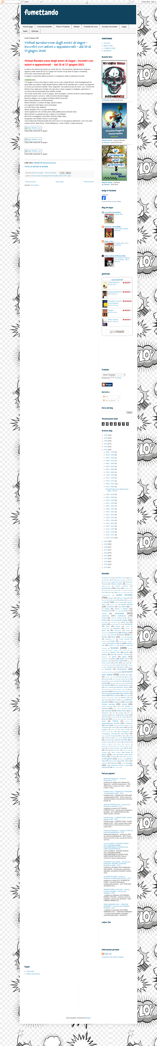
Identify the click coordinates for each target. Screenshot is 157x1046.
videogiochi (108, 759)
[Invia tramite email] (60, 173)
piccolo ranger (122, 717)
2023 (106, 444)
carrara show (114, 604)
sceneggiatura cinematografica (111, 733)
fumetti (112, 641)
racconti (107, 725)
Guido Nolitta (119, 661)
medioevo (104, 697)
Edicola (35, 31)
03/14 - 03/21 (110, 512)
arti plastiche (124, 590)
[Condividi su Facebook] (67, 173)
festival (121, 635)
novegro (120, 713)
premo (127, 721)
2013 (106, 561)
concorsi (119, 613)
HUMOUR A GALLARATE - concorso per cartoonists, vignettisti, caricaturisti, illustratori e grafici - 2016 (117, 863)
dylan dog (105, 630)
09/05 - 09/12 (110, 461)
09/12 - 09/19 (110, 458)
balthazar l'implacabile (123, 598)
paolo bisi (104, 717)
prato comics (127, 719)
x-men (123, 763)
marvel (104, 695)
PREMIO (115, 721)
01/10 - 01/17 (110, 535)
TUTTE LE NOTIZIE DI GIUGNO (36, 167)
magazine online (120, 689)
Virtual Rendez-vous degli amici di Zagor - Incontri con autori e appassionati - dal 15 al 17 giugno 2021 (58, 47)
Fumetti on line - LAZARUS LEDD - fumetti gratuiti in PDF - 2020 (118, 818)
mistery (122, 700)
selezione (108, 738)
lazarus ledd (121, 683)
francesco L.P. (110, 639)
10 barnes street (107, 578)
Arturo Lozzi (121, 592)
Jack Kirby (115, 679)
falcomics (104, 632)
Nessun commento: (51, 173)
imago (112, 672)
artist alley (111, 592)
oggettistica (105, 715)
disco (108, 626)
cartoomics (110, 607)
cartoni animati (126, 604)
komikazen (111, 681)
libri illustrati (106, 685)
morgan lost (117, 702)
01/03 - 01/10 (110, 538)
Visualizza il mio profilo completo (113, 957)
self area (117, 738)
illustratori (108, 669)
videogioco (121, 759)
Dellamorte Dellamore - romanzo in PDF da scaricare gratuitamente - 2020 (118, 831)
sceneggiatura (125, 731)
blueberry (129, 600)
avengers (111, 598)
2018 (106, 547)
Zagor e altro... (109, 241)
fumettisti (104, 648)
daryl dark (113, 624)
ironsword (107, 679)
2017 (106, 550)
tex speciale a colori (118, 748)
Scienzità (107, 43)
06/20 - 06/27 (110, 484)
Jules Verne (113, 284)
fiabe (131, 635)
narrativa (108, 711)
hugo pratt (125, 663)
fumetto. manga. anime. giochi (117, 650)
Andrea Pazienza (122, 586)
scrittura (123, 736)
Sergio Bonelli (127, 738)
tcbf (129, 746)
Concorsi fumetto (44, 27)
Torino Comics (116, 752)
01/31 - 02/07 (110, 529)
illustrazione (122, 669)
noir (113, 713)
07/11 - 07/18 (110, 478)
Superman (105, 746)
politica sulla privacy (33, 974)
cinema (107, 609)
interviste (121, 677)
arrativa (106, 590)
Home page (28, 27)
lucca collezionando (111, 687)
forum (122, 637)
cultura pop (125, 622)
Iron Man (129, 677)
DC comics (121, 624)
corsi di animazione (117, 618)
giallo (112, 654)
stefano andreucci (107, 744)
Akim (131, 580)
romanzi (113, 727)
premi (104, 721)
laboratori (119, 681)
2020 (106, 541)
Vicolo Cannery (113, 319)
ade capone (110, 580)
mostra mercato (108, 704)
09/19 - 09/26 (110, 455)
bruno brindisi (119, 602)
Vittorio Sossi (113, 761)
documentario (106, 628)
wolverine (104, 763)
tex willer (129, 748)
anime (118, 588)
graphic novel (124, 659)
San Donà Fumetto (124, 729)
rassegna (116, 725)
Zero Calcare (116, 767)
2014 (106, 558)
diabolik (129, 624)
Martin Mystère (124, 693)
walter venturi (63, 175)
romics (121, 727)
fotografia (129, 637)
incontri (118, 672)
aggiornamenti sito (122, 580)
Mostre (77, 27)
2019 (106, 544)
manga (106, 691)
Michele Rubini (125, 697)
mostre (124, 704)
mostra (127, 702)
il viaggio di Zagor (110, 48)
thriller (107, 750)
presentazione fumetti (110, 723)
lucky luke (104, 689)
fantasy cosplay (106, 635)
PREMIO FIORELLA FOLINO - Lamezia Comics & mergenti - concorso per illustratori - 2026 (117, 891)
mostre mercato (107, 706)
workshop (113, 763)
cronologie (105, 622)
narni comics (117, 708)
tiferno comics (115, 750)
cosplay (125, 620)
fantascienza (114, 633)
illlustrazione (113, 667)
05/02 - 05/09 (110, 497)
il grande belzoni (120, 665)
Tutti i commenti (110, 400)
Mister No (115, 700)
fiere (113, 637)
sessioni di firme (110, 740)
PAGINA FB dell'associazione (45, 163)
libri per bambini (118, 685)
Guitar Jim (107, 954)
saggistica (105, 729)
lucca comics (123, 687)
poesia (106, 719)
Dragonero (116, 628)
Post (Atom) (35, 185)
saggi (128, 727)
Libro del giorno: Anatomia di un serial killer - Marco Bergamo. (122, 259)
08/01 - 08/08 (110, 469)
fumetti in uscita (125, 645)
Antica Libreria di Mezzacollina (115, 256)
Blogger (88, 1018)
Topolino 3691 (119, 214)
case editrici (122, 607)
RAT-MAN (123, 725)
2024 (106, 441)
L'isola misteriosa (113, 282)
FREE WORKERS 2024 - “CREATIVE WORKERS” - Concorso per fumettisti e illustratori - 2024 (117, 906)
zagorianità (105, 767)
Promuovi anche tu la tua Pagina (111, 201)
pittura (130, 717)
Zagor (124, 27)
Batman (104, 600)
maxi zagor (127, 695)
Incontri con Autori (109, 27)
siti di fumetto (122, 740)
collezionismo (106, 611)
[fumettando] (104, 199)
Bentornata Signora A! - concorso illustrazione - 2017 (115, 779)
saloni (113, 729)
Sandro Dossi (106, 731)
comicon (126, 611)
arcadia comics (128, 588)
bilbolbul (122, 600)
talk (112, 746)
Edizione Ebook (107, 140)
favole (115, 635)
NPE (128, 713)
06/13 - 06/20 (110, 487)
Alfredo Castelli (116, 584)
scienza (104, 736)
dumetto (127, 628)
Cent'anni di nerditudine (112, 212)
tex (109, 748)
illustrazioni (105, 672)
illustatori (122, 667)
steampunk (127, 742)
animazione (106, 588)
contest (104, 618)
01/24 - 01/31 (110, 532)
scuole (130, 736)
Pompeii (110, 310)
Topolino (104, 752)
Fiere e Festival (63, 27)
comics (104, 613)
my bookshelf (117, 280)
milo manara (105, 700)
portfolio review (116, 719)
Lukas (111, 689)
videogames (129, 756)
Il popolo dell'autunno (115, 292)
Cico (131, 606)
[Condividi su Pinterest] (70, 173)
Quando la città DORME (112, 227)
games (126, 652)
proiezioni (129, 723)
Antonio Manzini (113, 305)
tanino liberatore (120, 746)
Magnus (130, 689)
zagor (69, 175)
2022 (106, 447)
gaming (104, 654)
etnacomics (117, 630)
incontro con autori (110, 677)
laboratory (113, 683)
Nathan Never (121, 711)
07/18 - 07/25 (110, 475)
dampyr (104, 624)
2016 (106, 553)
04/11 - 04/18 (110, 503)
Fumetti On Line (91, 27)
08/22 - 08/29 (110, 463)
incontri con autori (35, 175)
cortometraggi (115, 620)
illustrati (130, 667)
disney (127, 626)
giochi (114, 657)
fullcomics (104, 641)
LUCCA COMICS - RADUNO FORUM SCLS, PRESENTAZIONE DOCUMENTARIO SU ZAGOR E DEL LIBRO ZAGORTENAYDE (116, 846)
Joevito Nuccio (125, 679)
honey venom (106, 663)
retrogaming (105, 727)
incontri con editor (126, 675)
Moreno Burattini (53, 175)
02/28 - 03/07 (110, 517)
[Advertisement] (114, 352)
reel (130, 725)
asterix (129, 592)
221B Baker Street (120, 578)
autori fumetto (124, 595)
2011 (106, 567)
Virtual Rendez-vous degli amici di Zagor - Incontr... (116, 490)
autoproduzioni (106, 595)
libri (129, 683)
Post (106, 397)
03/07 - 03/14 (110, 515)
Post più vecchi (89, 182)
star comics (117, 742)
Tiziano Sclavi (127, 750)
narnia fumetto (128, 708)
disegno (118, 626)
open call (114, 715)
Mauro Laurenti (115, 695)
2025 (106, 438)
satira (115, 731)
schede (126, 734)
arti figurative (114, 590)
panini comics (124, 715)
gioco (124, 657)
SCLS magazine (113, 736)
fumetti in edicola (114, 643)
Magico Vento (108, 46)
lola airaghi (44, 175)
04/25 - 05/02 (110, 500)
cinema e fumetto (121, 609)
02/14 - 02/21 (110, 523)
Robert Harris (113, 312)
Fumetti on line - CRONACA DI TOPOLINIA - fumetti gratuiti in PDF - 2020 (118, 792)
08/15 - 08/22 (110, 466)
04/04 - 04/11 (110, 506)
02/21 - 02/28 (110, 520)
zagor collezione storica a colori (118, 765)
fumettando (41, 12)
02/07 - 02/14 (110, 526)
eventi (128, 630)
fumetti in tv (113, 645)
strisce (119, 744)
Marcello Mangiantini (109, 693)
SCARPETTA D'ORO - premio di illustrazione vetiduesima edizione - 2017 (117, 877)
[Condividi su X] (65, 173)
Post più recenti (30, 182)
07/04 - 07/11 (110, 481)
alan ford (106, 582)
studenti (127, 744)
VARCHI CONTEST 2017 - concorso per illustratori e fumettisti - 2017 (117, 805)
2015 (106, 556)
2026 (106, 435)
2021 (106, 449)
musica (119, 706)
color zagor (118, 611)
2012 (106, 564)
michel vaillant (114, 697)
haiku (129, 661)
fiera (105, 637)
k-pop (103, 681)
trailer (114, 754)
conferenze (121, 616)
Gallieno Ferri (115, 652)
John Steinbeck (114, 321)
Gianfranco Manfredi (123, 654)
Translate (118, 378)
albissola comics (117, 582)
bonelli (106, 602)
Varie (25, 31)
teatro (103, 748)
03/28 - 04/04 (110, 509)
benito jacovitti (113, 600)
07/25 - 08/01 (110, 472)
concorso (105, 616)
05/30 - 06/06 (110, 494)
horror (116, 663)
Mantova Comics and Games (121, 691)
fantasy (125, 633)
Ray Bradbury (113, 293)
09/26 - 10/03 (110, 452)
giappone (104, 656)
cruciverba (114, 622)
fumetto (114, 648)
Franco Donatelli (124, 639)
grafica (113, 659)
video (121, 756)
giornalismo (105, 658)
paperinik (112, 717)
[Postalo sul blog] (63, 173)
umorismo (113, 756)
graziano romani (106, 661)
